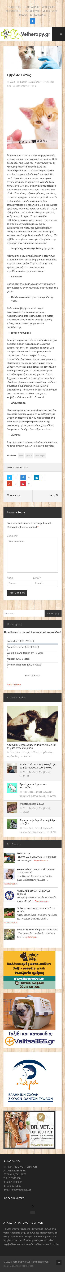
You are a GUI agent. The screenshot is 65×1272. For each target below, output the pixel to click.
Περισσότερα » (41, 861)
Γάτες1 (24, 81)
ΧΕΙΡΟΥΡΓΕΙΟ (13, 11)
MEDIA (23, 14)
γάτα (21, 456)
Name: (10, 578)
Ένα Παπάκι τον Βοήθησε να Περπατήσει (37, 929)
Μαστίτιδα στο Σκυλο (32, 803)
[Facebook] (32, 21)
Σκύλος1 (35, 752)
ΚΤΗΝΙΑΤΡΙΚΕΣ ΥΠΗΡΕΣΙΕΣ (39, 7)
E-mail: (37, 578)
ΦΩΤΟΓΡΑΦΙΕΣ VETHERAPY (41, 11)
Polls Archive (14, 684)
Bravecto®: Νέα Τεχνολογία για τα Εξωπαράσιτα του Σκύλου (38, 766)
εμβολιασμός (40, 456)
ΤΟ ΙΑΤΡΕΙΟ (14, 7)
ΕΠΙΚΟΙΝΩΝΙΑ (38, 14)
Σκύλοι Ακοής (23, 853)
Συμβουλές (35, 81)
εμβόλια (29, 456)
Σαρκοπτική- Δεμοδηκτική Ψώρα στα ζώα (38, 822)
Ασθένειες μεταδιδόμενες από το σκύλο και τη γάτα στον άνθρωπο (31, 746)
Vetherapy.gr (22, 85)
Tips (12, 752)
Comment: (12, 536)
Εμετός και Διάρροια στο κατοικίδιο (33, 786)
